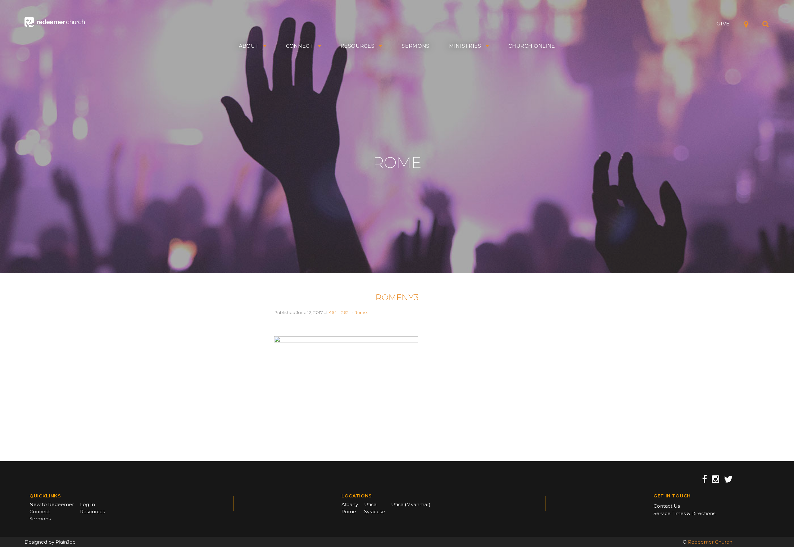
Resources (358, 46)
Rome (360, 312)
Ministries (465, 46)
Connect (299, 46)
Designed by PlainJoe (50, 542)
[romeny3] (346, 376)
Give (723, 24)
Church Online (531, 46)
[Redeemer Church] (55, 22)
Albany (349, 504)
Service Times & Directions (684, 513)
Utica (370, 504)
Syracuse (374, 512)
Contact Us (666, 506)
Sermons (416, 46)
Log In (87, 504)
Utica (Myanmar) (410, 504)
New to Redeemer (51, 504)
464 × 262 (339, 312)
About (249, 46)
